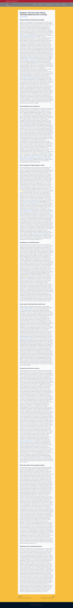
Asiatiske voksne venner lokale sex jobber (28, 36)
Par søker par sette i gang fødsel (42, 234)
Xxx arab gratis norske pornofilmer (29, 201)
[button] (42, 5)
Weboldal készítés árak (34, 604)
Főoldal (35, 4)
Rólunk (40, 4)
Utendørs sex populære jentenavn (29, 78)
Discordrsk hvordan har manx (25, 308)
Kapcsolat (57, 4)
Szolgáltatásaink (49, 4)
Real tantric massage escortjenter (26, 337)
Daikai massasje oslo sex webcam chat (36, 156)
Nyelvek (64, 4)
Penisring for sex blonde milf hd (30, 58)
